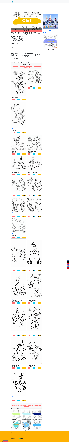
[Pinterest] (68, 268)
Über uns (12, 433)
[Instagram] (68, 265)
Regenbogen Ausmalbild (16, 405)
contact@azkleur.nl (35, 433)
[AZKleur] (12, 1)
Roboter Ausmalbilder (29, 405)
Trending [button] (54, 1)
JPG (18, 99)
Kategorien (45, 13)
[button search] (57, 1)
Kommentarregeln (21, 437)
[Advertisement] (34, 7)
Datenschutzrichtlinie (22, 433)
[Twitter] (68, 266)
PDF (13, 99)
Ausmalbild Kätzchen (26, 406)
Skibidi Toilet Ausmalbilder (37, 405)
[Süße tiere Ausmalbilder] (50, 41)
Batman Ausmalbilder (26, 67)
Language (1, 441)
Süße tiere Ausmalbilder (50, 49)
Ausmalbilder (13, 438)
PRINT (24, 99)
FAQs (12, 437)
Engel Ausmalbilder (22, 405)
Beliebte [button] (50, 1)
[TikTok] (68, 262)
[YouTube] (68, 263)
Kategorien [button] (46, 1)
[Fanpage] (68, 260)
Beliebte (44, 32)
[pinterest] (12, 96)
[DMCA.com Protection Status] (21, 438)
